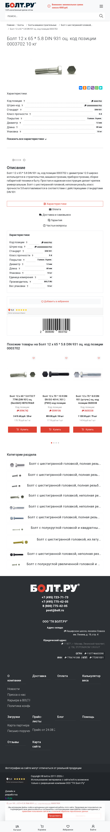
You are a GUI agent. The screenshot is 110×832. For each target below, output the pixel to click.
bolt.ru (8, 798)
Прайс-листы (37, 719)
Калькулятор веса (91, 678)
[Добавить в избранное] (33, 358)
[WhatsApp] (96, 88)
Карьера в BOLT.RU (18, 700)
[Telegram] (88, 88)
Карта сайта (36, 744)
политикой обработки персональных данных (70, 811)
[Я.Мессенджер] (100, 88)
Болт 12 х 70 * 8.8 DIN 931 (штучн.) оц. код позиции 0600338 (87, 399)
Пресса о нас (16, 694)
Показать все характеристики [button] (25, 138)
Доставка (39, 676)
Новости (13, 689)
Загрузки (13, 717)
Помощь (88, 717)
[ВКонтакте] (80, 88)
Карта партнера (18, 725)
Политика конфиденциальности (18, 706)
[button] (101, 6)
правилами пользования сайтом (35, 811)
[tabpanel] (55, 262)
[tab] (55, 204)
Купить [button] (24, 429)
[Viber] (92, 88)
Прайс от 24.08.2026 (43, 730)
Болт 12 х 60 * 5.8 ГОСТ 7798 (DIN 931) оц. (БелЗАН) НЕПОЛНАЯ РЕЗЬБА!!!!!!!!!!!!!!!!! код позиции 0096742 (22, 403)
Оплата (62, 676)
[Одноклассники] (84, 88)
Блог (60, 717)
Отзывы (13, 742)
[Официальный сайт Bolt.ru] (20, 5)
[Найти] (101, 16)
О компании (14, 678)
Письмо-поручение (18, 731)
